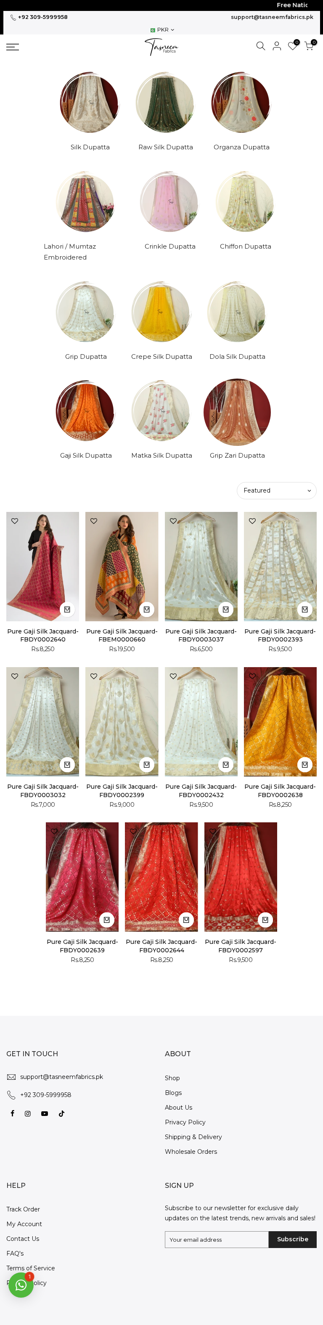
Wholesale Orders (191, 1151)
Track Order (23, 1209)
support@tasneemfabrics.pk (272, 17)
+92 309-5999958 (42, 17)
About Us (178, 1107)
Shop (172, 1078)
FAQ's (15, 1253)
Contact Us (22, 1239)
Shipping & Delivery (193, 1137)
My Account (24, 1224)
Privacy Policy (185, 1122)
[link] (42, 47)
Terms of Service (30, 1268)
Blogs (173, 1093)
